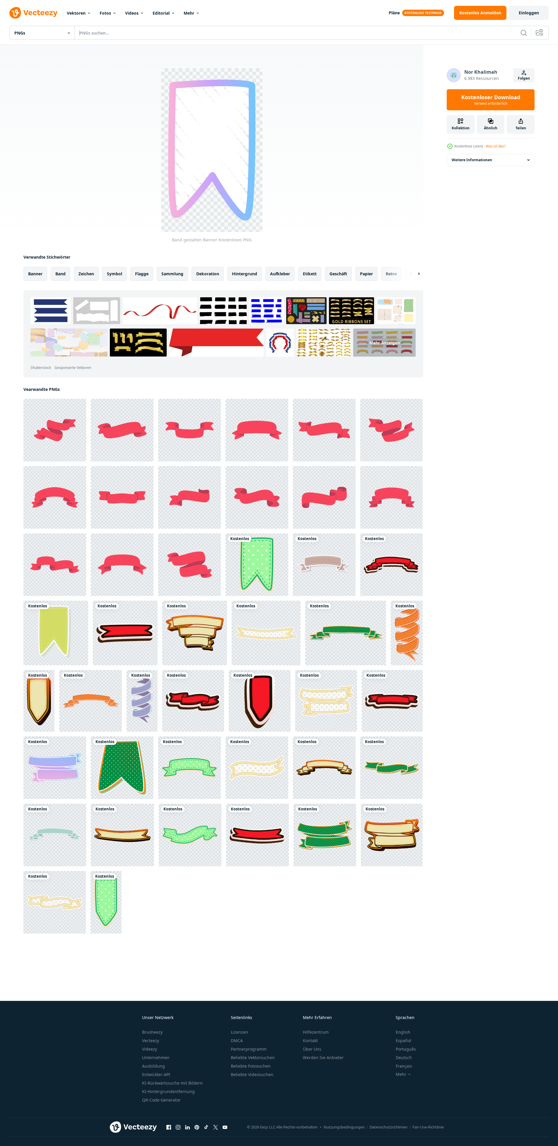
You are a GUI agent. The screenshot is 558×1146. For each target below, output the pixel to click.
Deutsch (404, 1057)
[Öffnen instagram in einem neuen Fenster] (178, 1127)
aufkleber (280, 273)
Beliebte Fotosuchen (251, 1066)
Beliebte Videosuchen (252, 1074)
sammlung (172, 273)
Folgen (524, 78)
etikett (310, 273)
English (403, 1032)
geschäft (338, 273)
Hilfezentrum (316, 1032)
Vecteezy (150, 1040)
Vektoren (76, 13)
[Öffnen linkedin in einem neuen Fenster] (187, 1127)
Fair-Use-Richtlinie (428, 1127)
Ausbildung (153, 1066)
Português (406, 1049)
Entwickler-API (156, 1074)
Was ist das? (496, 146)
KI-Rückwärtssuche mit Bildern (172, 1083)
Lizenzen (239, 1032)
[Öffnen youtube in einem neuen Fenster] (225, 1127)
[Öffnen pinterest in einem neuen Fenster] (196, 1127)
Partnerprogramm (249, 1049)
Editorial (161, 13)
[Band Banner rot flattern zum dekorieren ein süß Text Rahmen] (54, 430)
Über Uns (312, 1049)
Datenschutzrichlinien (388, 1127)
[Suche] (523, 32)
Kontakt (310, 1040)
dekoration (207, 273)
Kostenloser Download (490, 100)
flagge (142, 273)
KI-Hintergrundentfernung (168, 1091)
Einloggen (529, 13)
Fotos (105, 13)
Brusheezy (152, 1032)
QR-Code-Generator (161, 1100)
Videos (132, 13)
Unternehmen (156, 1057)
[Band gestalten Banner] (257, 564)
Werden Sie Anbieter (323, 1057)
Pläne (394, 13)
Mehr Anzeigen (384, 342)
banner (35, 273)
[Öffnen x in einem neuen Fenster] (215, 1127)
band (60, 273)
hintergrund (244, 273)
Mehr (189, 13)
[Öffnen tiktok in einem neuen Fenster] (206, 1127)
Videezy (149, 1049)
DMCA (237, 1040)
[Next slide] (414, 274)
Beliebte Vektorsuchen (253, 1057)
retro (391, 273)
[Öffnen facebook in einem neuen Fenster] (168, 1127)
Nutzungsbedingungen (344, 1127)
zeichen (86, 273)
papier (366, 273)
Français (404, 1066)
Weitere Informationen (472, 159)
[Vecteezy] (33, 13)
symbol (114, 273)
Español (403, 1040)
